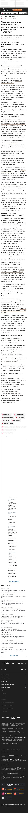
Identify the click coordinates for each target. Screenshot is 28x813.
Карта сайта (4, 711)
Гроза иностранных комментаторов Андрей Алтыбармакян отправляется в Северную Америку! (12, 393)
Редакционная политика (7, 702)
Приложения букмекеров (7, 684)
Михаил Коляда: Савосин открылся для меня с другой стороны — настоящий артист (13, 637)
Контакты (3, 693)
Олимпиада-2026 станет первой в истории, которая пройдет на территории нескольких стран (12, 623)
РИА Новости (16, 759)
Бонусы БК (4, 681)
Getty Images (9, 759)
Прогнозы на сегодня (6, 687)
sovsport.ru (11, 755)
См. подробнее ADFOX (13, 773)
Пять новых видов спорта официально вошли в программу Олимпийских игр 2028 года (13, 616)
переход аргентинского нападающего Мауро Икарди (12, 271)
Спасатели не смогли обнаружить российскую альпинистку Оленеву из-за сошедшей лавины (13, 591)
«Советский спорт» (10, 436)
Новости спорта (5, 674)
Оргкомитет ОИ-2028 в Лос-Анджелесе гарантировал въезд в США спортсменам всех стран (13, 610)
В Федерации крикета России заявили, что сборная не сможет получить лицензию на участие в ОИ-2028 (12, 603)
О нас (2, 690)
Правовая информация (7, 708)
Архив (2, 18)
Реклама (3, 699)
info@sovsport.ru (22, 737)
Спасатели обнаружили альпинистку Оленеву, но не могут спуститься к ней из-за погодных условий (13, 651)
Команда (3, 696)
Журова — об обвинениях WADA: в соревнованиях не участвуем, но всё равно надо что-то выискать (13, 630)
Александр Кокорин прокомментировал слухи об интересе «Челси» (12, 144)
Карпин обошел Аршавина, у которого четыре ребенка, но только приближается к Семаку (14, 359)
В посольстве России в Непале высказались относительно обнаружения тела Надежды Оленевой (12, 643)
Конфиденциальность (7, 705)
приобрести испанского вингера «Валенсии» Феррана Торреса (13, 310)
